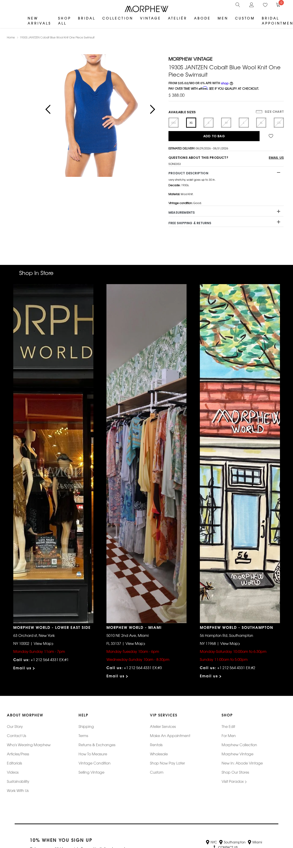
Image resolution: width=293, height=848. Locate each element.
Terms (83, 735)
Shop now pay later (167, 763)
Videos (13, 772)
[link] (238, 4)
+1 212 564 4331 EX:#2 (236, 667)
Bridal (86, 18)
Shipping (86, 726)
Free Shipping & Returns (190, 223)
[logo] (146, 9)
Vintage (150, 18)
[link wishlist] (272, 136)
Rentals (156, 744)
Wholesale (159, 753)
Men (223, 18)
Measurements (181, 212)
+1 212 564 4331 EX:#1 (50, 659)
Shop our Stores (235, 772)
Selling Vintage (91, 772)
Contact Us (16, 735)
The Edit (228, 726)
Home (11, 37)
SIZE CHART (274, 111)
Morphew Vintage (237, 753)
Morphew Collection (239, 744)
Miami (257, 842)
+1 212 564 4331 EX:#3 (143, 667)
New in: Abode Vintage (242, 763)
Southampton (235, 842)
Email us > (24, 667)
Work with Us (18, 790)
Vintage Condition (95, 763)
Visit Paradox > (234, 781)
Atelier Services (163, 726)
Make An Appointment (170, 735)
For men (229, 735)
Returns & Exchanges (97, 744)
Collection (117, 18)
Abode (202, 18)
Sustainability (18, 781)
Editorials (14, 763)
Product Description (188, 173)
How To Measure (93, 753)
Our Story (15, 726)
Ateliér (177, 18)
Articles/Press (18, 753)
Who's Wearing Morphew (29, 744)
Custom (245, 18)
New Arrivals (39, 20)
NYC (214, 842)
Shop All (64, 20)
